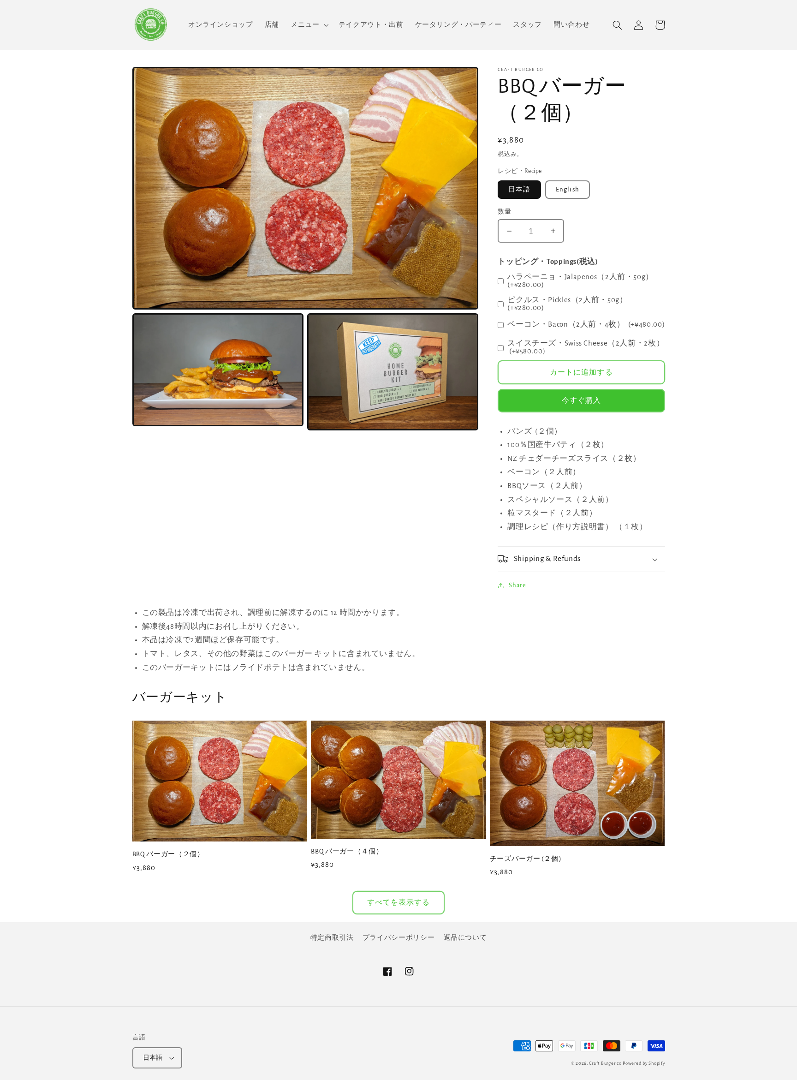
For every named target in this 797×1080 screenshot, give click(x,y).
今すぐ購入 (581, 400)
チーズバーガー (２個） (527, 858)
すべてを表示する (398, 902)
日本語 (519, 189)
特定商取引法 (332, 937)
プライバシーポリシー (398, 937)
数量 (504, 212)
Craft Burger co (605, 1063)
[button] (309, 25)
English (567, 189)
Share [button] (517, 585)
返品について (465, 937)
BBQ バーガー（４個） (347, 851)
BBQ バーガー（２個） (168, 854)
